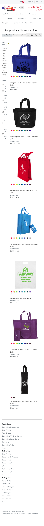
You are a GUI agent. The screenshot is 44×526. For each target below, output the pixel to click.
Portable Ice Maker (8, 469)
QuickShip (19, 14)
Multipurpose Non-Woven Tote (20, 298)
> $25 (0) (5, 137)
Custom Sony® (7, 463)
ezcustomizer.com (18, 511)
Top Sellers (6, 14)
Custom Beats (6, 460)
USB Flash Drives (4, 58)
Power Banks (6, 481)
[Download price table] (36, 35)
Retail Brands (6, 433)
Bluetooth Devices (8, 490)
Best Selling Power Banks (10, 439)
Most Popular (7, 35)
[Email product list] (28, 35)
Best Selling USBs (4, 72)
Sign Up (39, 1)
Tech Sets (5, 442)
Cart (21, 1)
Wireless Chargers (8, 487)
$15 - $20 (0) (5, 117)
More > (4, 448)
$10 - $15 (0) (5, 106)
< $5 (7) (5, 87)
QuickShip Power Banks (6, 65)
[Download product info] (40, 35)
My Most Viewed (18, 35)
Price (4, 81)
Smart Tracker (6, 430)
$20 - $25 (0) (5, 129)
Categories (33, 14)
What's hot (4, 43)
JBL (3, 466)
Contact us (22, 19)
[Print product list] (32, 35)
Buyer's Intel (37, 19)
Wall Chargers (6, 493)
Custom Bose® (7, 472)
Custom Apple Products (10, 457)
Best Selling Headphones (10, 427)
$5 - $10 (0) (5, 95)
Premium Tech (7, 496)
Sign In (30, 1)
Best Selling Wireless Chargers (12, 436)
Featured (9, 19)
